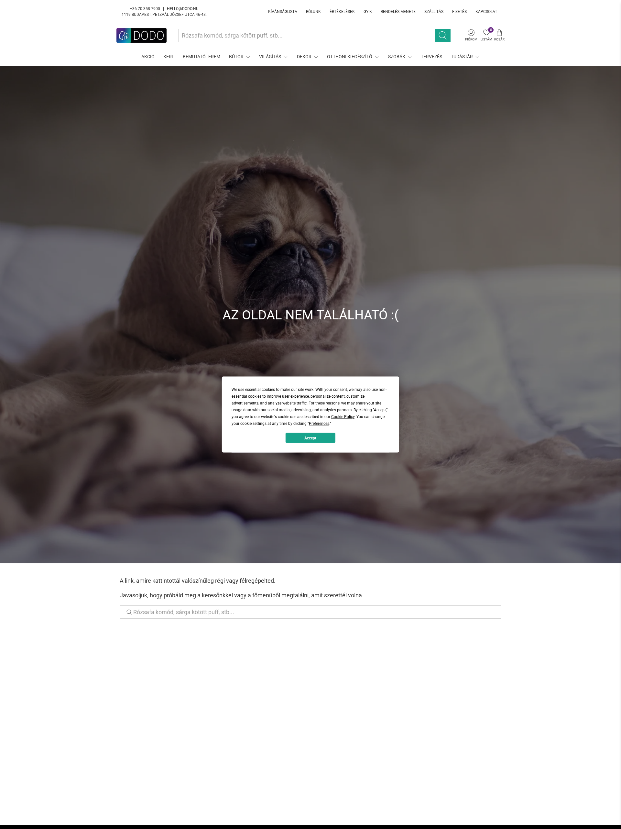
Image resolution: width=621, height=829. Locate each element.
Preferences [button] (319, 423)
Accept (310, 438)
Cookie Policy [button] (342, 417)
